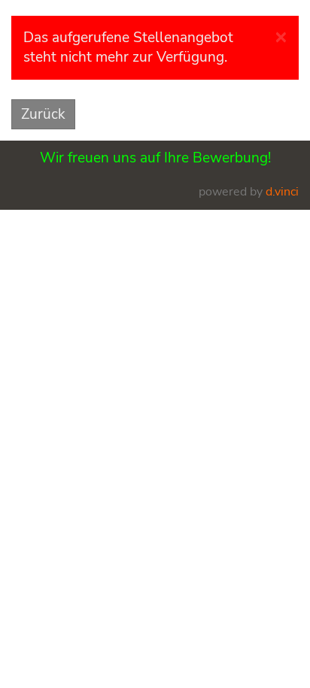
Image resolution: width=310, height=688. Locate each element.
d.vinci (282, 191)
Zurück (43, 114)
